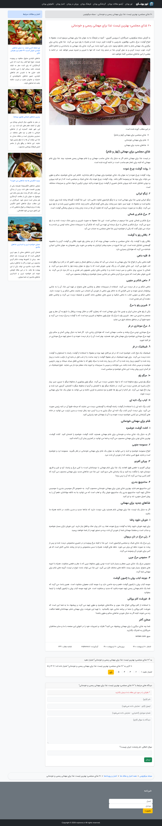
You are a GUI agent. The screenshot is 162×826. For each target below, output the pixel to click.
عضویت (148, 810)
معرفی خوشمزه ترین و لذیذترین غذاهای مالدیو (25, 246)
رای (111, 672)
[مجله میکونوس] (144, 4)
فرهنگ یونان (85, 4)
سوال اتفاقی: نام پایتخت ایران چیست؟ (136, 747)
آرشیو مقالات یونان (115, 4)
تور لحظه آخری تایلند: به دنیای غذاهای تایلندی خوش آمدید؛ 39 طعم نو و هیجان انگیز (25, 51)
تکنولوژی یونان (48, 4)
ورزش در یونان (72, 4)
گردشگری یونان (99, 4)
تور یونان (128, 4)
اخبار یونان (60, 4)
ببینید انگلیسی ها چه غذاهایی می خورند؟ (25, 180)
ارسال (148, 759)
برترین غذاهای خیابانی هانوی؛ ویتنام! (27, 117)
